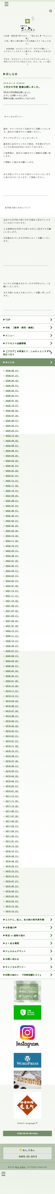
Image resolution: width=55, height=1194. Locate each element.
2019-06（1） (12, 716)
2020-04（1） (12, 666)
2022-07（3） (12, 561)
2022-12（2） (12, 536)
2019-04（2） (12, 726)
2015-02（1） (12, 901)
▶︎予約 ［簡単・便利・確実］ (19, 327)
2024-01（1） (12, 476)
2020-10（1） (12, 641)
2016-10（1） (12, 851)
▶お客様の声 (10, 927)
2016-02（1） (12, 866)
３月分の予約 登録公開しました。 (22, 86)
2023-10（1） (12, 491)
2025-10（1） (12, 405)
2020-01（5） (12, 681)
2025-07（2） (12, 415)
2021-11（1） (12, 596)
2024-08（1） (12, 445)
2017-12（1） (12, 796)
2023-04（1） (12, 521)
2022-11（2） (12, 541)
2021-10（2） (12, 601)
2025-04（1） (12, 430)
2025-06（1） (12, 420)
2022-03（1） (12, 576)
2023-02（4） (12, 531)
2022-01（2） (12, 586)
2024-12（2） (12, 435)
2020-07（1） (12, 651)
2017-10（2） (12, 806)
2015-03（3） (12, 896)
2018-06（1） (12, 766)
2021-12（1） (12, 591)
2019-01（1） (12, 741)
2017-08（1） (12, 811)
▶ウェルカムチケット (14, 951)
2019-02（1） (12, 736)
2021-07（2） (12, 611)
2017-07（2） (12, 816)
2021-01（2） (12, 626)
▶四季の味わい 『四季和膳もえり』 (22, 974)
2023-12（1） (12, 481)
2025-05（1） (12, 425)
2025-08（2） (12, 410)
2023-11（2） (12, 486)
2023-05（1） (12, 516)
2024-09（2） (12, 440)
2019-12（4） (12, 686)
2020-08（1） (12, 646)
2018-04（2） (12, 776)
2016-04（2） (12, 861)
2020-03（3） (12, 671)
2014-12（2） (12, 906)
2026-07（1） (12, 375)
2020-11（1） (12, 636)
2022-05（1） (12, 566)
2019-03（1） (12, 731)
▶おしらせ (9, 362)
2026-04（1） (12, 390)
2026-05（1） (12, 385)
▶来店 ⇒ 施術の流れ (14, 935)
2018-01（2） (12, 791)
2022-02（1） (12, 581)
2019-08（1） (12, 706)
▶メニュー (9, 335)
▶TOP (6, 319)
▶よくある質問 (11, 943)
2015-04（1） (12, 891)
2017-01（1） (12, 841)
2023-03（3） (12, 526)
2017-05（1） (12, 826)
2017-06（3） (12, 821)
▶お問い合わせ (11, 959)
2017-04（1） (12, 831)
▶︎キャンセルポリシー (14, 966)
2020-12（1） (12, 631)
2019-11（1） (12, 691)
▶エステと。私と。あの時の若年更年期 (23, 919)
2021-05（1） (12, 616)
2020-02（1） (12, 676)
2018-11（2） (12, 746)
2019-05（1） (12, 721)
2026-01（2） (12, 400)
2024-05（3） (12, 455)
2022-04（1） (12, 571)
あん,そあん (20, 1167)
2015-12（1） (12, 871)
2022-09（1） (12, 551)
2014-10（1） (12, 911)
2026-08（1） (12, 370)
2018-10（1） (12, 751)
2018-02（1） (12, 786)
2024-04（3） (12, 460)
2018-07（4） (12, 761)
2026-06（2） (12, 380)
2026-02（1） (12, 395)
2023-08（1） (12, 501)
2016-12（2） (12, 846)
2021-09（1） (12, 606)
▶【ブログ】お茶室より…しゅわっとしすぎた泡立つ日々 (27, 353)
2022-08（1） (12, 556)
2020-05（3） (12, 661)
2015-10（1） (12, 876)
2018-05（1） (12, 771)
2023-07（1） (12, 506)
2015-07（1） (12, 881)
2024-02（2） (12, 470)
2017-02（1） (12, 836)
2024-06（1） (12, 450)
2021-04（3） (12, 621)
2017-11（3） (12, 801)
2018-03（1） (12, 781)
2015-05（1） (12, 886)
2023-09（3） (12, 496)
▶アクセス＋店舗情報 (14, 343)
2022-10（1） (12, 546)
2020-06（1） (12, 656)
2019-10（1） (12, 696)
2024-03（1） (12, 465)
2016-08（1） (12, 856)
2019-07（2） (12, 711)
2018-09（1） (12, 756)
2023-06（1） (12, 511)
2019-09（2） (12, 701)
